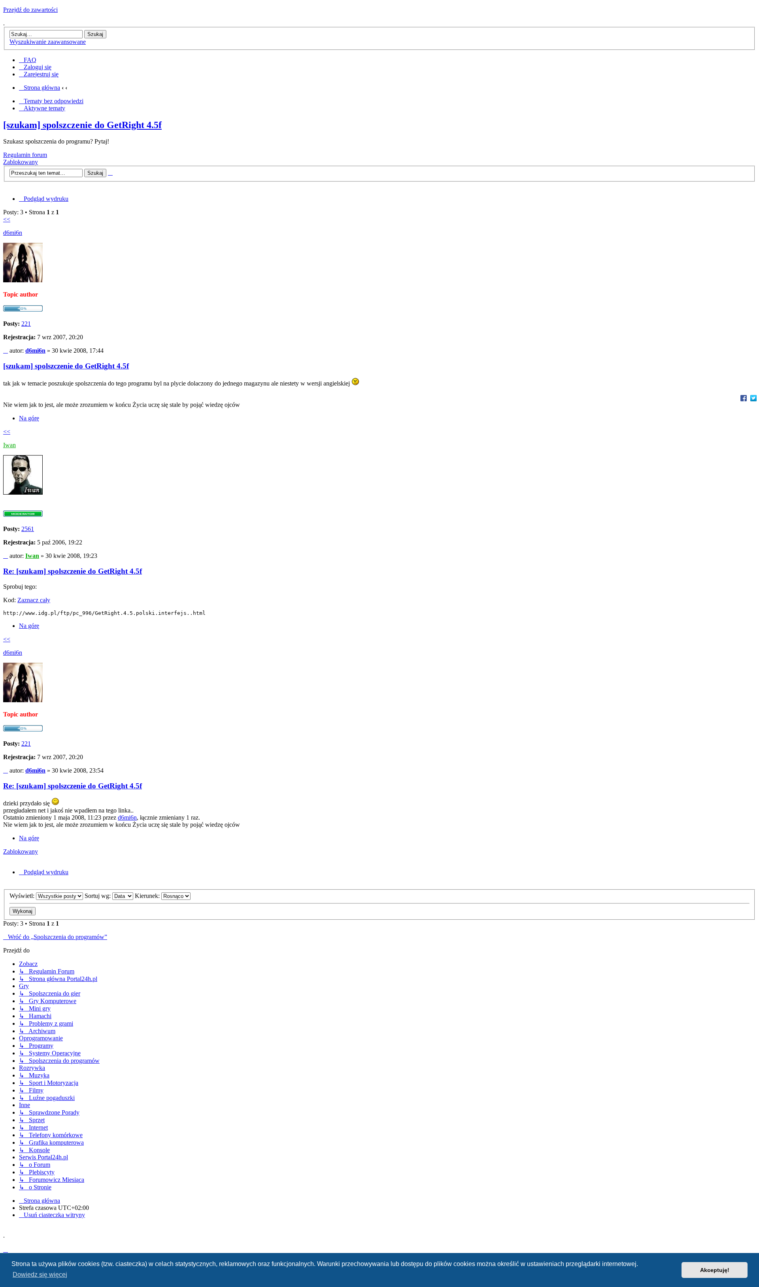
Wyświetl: (22, 895)
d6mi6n (12, 232)
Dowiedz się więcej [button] (40, 1274)
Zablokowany (20, 162)
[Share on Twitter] (753, 397)
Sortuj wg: (98, 895)
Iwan (9, 445)
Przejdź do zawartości (30, 9)
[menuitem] (27, 60)
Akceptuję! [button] (714, 1270)
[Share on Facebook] (743, 397)
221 (26, 323)
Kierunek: (148, 895)
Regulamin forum (25, 154)
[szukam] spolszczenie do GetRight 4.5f (82, 125)
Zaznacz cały (33, 600)
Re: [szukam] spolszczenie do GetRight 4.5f (72, 571)
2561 (27, 528)
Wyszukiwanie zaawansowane (47, 41)
